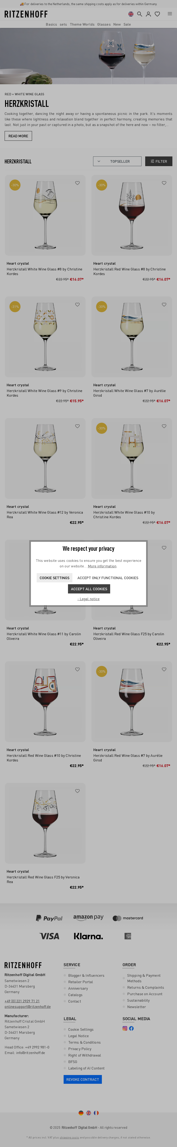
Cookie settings (54, 577)
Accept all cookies (89, 589)
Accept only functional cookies (107, 577)
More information (102, 566)
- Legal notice (88, 598)
